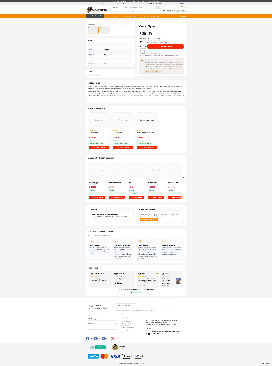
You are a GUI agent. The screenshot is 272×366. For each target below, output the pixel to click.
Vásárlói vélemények (154, 16)
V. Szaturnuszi (93, 132)
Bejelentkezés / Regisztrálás (148, 219)
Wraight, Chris (107, 45)
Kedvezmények (133, 16)
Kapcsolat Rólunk (99, 3)
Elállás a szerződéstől (127, 332)
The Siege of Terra (108, 59)
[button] (183, 279)
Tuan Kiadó (106, 49)
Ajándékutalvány (125, 321)
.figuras (108, 338)
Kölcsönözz (143, 16)
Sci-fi (89, 75)
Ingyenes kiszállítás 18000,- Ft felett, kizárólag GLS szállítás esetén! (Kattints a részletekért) (174, 11)
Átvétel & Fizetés (125, 325)
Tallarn (131, 182)
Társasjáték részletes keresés (120, 11)
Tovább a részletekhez (153, 71)
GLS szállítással (156, 55)
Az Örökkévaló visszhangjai (145, 132)
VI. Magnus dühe (118, 132)
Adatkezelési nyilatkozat (127, 327)
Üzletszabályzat (125, 330)
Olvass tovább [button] (117, 285)
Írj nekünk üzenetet (123, 3)
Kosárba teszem (166, 46)
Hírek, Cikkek (182, 16)
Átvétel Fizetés (89, 3)
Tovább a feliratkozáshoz (124, 305)
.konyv (99, 338)
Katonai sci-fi (96, 75)
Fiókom (182, 3)
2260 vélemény (145, 289)
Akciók (114, 16)
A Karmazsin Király (173, 182)
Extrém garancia (123, 16)
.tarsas (91, 338)
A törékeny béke (153, 182)
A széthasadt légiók (115, 182)
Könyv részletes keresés (136, 11)
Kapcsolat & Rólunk (126, 323)
